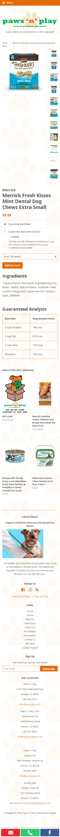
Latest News (30, 516)
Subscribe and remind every (24, 231)
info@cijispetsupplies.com (30, 736)
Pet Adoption (30, 635)
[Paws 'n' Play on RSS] (37, 590)
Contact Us (30, 639)
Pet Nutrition (30, 631)
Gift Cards (30, 643)
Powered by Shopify (46, 812)
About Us (30, 619)
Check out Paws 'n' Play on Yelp (30, 596)
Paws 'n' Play (29, 812)
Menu (9, 2)
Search (30, 611)
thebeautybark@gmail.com (37, 803)
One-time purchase (19, 224)
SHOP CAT (30, 627)
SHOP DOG (30, 623)
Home (5, 43)
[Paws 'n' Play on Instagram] (30, 590)
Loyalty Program (30, 647)
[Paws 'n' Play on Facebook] (23, 590)
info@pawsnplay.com (30, 704)
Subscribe (49, 669)
